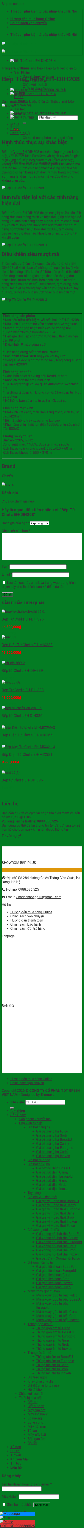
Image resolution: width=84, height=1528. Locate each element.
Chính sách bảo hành (25, 924)
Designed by (37, 1095)
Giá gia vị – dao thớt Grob (55, 1217)
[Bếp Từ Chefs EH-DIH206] (33, 94)
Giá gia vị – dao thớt (42, 1197)
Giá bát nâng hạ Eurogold (54, 1148)
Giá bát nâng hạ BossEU (54, 1139)
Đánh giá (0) (20, 133)
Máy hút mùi (37, 1426)
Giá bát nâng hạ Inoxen (53, 1156)
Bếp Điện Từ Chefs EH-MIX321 (27, 754)
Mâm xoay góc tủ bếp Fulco (57, 1295)
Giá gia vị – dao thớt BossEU (57, 1201)
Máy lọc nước (38, 1414)
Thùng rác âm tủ (39, 1353)
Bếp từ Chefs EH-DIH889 (22, 670)
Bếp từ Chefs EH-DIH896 (22, 780)
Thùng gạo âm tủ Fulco (53, 1328)
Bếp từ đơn (36, 1406)
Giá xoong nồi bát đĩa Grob (56, 1250)
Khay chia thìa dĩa (40, 1381)
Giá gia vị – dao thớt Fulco (55, 1226)
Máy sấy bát (37, 1435)
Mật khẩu (10, 1496)
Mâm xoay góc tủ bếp (44, 1291)
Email (7, 574)
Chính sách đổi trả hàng (27, 928)
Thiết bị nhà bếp (34, 89)
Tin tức (19, 109)
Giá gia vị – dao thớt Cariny (56, 1205)
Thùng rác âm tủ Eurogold (55, 1361)
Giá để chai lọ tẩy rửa (43, 1385)
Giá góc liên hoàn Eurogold (56, 1271)
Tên (5, 566)
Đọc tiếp (8, 678)
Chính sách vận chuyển (28, 23)
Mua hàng (9, 633)
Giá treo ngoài (38, 1377)
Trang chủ (9, 68)
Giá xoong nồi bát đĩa (43, 1230)
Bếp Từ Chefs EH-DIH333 (23, 690)
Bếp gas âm (36, 1439)
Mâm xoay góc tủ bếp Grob (56, 1316)
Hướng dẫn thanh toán (26, 920)
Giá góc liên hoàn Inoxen (54, 1283)
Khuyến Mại (23, 105)
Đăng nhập (41, 1504)
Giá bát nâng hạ (39, 1127)
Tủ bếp (15, 1447)
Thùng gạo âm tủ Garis (53, 1340)
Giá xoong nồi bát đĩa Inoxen (57, 1254)
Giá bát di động (39, 1160)
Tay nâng (34, 1193)
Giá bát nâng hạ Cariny (52, 1144)
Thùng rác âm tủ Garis (52, 1365)
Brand (15, 129)
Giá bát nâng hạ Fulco (52, 1131)
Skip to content (13, 4)
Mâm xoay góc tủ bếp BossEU (58, 1299)
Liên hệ (16, 1467)
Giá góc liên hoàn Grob (53, 1279)
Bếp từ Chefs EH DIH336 (22, 716)
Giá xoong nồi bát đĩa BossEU (58, 1234)
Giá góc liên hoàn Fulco (53, 1287)
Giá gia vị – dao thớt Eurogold (58, 1209)
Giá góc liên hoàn (40, 1262)
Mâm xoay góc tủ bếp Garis (56, 1312)
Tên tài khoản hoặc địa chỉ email (27, 1484)
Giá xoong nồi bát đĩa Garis (56, 1246)
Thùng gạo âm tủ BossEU (55, 1332)
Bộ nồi (32, 1443)
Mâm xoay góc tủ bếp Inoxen (57, 1320)
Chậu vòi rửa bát (35, 85)
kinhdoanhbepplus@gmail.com (38, 897)
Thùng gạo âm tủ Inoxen (54, 1349)
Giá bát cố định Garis (51, 1180)
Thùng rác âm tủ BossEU (54, 1357)
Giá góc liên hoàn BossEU (55, 1267)
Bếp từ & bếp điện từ (61, 68)
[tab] (46, 125)
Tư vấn (15, 1455)
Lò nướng (35, 1418)
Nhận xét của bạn (16, 531)
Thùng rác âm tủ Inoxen (53, 1373)
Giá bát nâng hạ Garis (52, 1152)
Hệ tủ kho (35, 1390)
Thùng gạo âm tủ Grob (52, 1344)
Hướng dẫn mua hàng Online (32, 19)
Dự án (18, 97)
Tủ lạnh (33, 1431)
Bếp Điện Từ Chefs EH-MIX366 (27, 735)
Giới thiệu (17, 1111)
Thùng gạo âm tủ (40, 1324)
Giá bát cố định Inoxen (52, 1189)
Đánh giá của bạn (16, 523)
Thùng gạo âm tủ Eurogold (55, 1336)
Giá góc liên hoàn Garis (53, 1275)
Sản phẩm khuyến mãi (35, 1119)
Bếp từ (32, 1402)
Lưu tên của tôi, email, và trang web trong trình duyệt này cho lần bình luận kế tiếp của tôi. (39, 585)
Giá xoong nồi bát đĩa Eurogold (59, 1242)
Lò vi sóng (35, 1422)
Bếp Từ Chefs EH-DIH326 (23, 619)
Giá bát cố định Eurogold (54, 1176)
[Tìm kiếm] (24, 123)
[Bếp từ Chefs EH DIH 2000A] (38, 113)
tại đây (55, 825)
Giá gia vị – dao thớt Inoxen (56, 1221)
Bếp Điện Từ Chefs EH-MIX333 (27, 645)
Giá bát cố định (39, 1164)
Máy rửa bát (36, 1410)
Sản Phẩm (22, 72)
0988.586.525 (28, 889)
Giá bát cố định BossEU (53, 1168)
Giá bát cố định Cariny (52, 1172)
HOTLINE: (17, 1526)
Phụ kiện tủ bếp (34, 81)
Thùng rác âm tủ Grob (52, 1369)
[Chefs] (8, 106)
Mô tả (14, 125)
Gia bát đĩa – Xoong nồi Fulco (58, 1258)
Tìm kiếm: (17, 1102)
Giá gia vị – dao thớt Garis (55, 1213)
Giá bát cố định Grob (51, 1185)
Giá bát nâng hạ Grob (51, 1135)
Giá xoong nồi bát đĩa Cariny (57, 1238)
